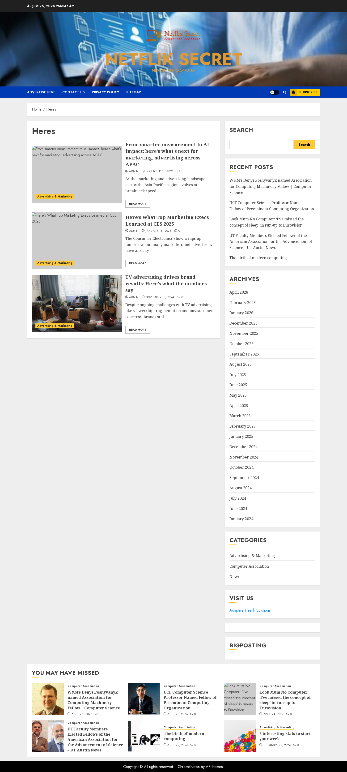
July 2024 (237, 498)
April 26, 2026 (82, 714)
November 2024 (243, 457)
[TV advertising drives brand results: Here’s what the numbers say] (77, 303)
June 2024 (238, 508)
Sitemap (133, 92)
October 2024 (241, 467)
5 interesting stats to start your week (285, 736)
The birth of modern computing (258, 257)
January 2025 (241, 436)
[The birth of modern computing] (144, 736)
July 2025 (237, 374)
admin (134, 171)
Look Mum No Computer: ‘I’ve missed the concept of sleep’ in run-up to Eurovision (285, 700)
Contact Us (73, 92)
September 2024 (244, 477)
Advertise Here (41, 92)
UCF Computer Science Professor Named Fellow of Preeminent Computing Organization (190, 700)
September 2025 (244, 354)
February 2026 (242, 302)
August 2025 (240, 364)
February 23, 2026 (277, 745)
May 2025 (238, 395)
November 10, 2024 (160, 297)
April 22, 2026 (177, 745)
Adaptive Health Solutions (250, 610)
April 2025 (238, 405)
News (234, 576)
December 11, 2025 (159, 171)
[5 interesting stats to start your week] (240, 736)
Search (241, 130)
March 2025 (240, 415)
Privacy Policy (105, 92)
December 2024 (243, 446)
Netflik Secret (173, 59)
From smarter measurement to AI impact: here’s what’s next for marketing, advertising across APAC (167, 154)
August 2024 (240, 487)
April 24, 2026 (273, 714)
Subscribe (308, 92)
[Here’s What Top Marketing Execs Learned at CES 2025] (77, 240)
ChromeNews (189, 766)
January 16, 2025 (158, 231)
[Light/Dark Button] (274, 92)
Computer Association (249, 566)
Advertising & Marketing (54, 196)
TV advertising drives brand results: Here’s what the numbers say (166, 283)
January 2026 (241, 312)
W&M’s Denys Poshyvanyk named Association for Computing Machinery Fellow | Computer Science (270, 186)
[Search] (285, 92)
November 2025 (243, 333)
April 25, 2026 (177, 714)
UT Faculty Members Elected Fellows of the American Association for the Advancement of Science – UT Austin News (270, 241)
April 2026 (238, 292)
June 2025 (238, 384)
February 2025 (242, 426)
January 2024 (241, 518)
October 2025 (241, 343)
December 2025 (243, 323)
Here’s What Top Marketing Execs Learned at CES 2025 (167, 220)
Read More (137, 204)
